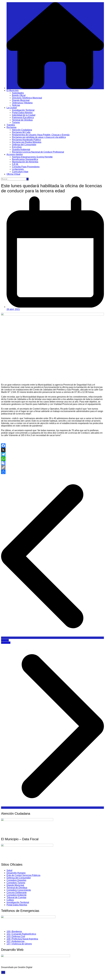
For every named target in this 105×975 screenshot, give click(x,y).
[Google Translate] (52, 463)
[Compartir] (52, 472)
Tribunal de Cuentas (16, 897)
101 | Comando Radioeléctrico (21, 934)
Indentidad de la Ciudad (23, 115)
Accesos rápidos (15, 154)
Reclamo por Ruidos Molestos (26, 142)
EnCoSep (17, 147)
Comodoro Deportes (16, 880)
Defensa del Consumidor (24, 144)
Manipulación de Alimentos (25, 162)
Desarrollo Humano (16, 873)
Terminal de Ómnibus (22, 120)
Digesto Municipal (21, 100)
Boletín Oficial (19, 95)
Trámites (11, 125)
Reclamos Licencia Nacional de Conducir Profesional (38, 152)
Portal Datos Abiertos (22, 112)
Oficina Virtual (13, 174)
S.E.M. (15, 164)
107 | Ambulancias (15, 941)
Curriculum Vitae (20, 171)
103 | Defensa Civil (16, 936)
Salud (9, 870)
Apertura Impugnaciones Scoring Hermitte (32, 157)
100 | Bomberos (14, 931)
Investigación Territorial (23, 110)
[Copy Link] (52, 467)
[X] (52, 450)
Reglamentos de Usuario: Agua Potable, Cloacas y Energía (40, 135)
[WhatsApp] (52, 459)
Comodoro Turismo (16, 883)
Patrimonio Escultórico (23, 117)
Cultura (10, 900)
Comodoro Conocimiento (19, 890)
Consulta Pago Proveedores (26, 167)
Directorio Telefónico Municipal (27, 98)
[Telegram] (52, 454)
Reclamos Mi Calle (21, 132)
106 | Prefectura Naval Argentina (22, 939)
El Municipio (13, 90)
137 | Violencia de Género (19, 944)
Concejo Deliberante (17, 892)
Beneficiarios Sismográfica (25, 159)
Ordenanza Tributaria (22, 103)
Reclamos (11, 127)
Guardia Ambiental (21, 149)
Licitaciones (18, 169)
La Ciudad (12, 107)
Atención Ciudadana (22, 130)
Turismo (16, 122)
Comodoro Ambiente (17, 895)
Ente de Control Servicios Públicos (23, 875)
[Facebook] (52, 445)
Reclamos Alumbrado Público (26, 139)
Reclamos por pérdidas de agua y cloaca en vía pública (39, 137)
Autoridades (18, 93)
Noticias (16, 105)
